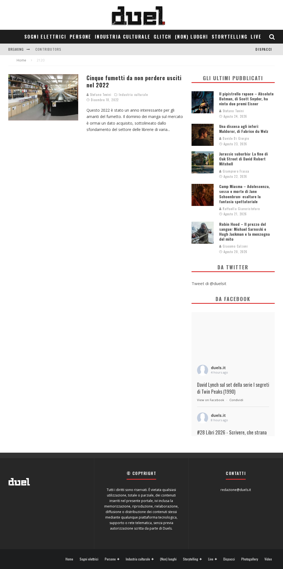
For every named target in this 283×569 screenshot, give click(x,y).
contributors (48, 49)
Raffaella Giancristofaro (241, 208)
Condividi (236, 400)
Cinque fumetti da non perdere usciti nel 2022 (134, 81)
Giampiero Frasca (236, 171)
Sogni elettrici (45, 36)
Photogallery (249, 559)
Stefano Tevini (100, 94)
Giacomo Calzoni (235, 246)
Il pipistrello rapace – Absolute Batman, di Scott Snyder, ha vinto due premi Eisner (246, 98)
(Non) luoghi (191, 36)
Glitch (162, 36)
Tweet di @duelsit (209, 283)
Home (69, 559)
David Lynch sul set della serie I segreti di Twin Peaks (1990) (233, 388)
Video (268, 559)
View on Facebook (210, 400)
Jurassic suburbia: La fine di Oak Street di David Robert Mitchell (243, 159)
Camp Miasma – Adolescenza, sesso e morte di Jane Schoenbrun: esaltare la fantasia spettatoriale (244, 193)
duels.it (218, 367)
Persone (80, 36)
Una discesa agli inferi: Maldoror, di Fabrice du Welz (243, 128)
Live (256, 36)
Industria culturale (123, 36)
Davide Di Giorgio (235, 138)
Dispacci (263, 49)
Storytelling (230, 36)
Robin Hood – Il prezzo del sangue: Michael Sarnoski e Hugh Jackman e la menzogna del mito (244, 231)
